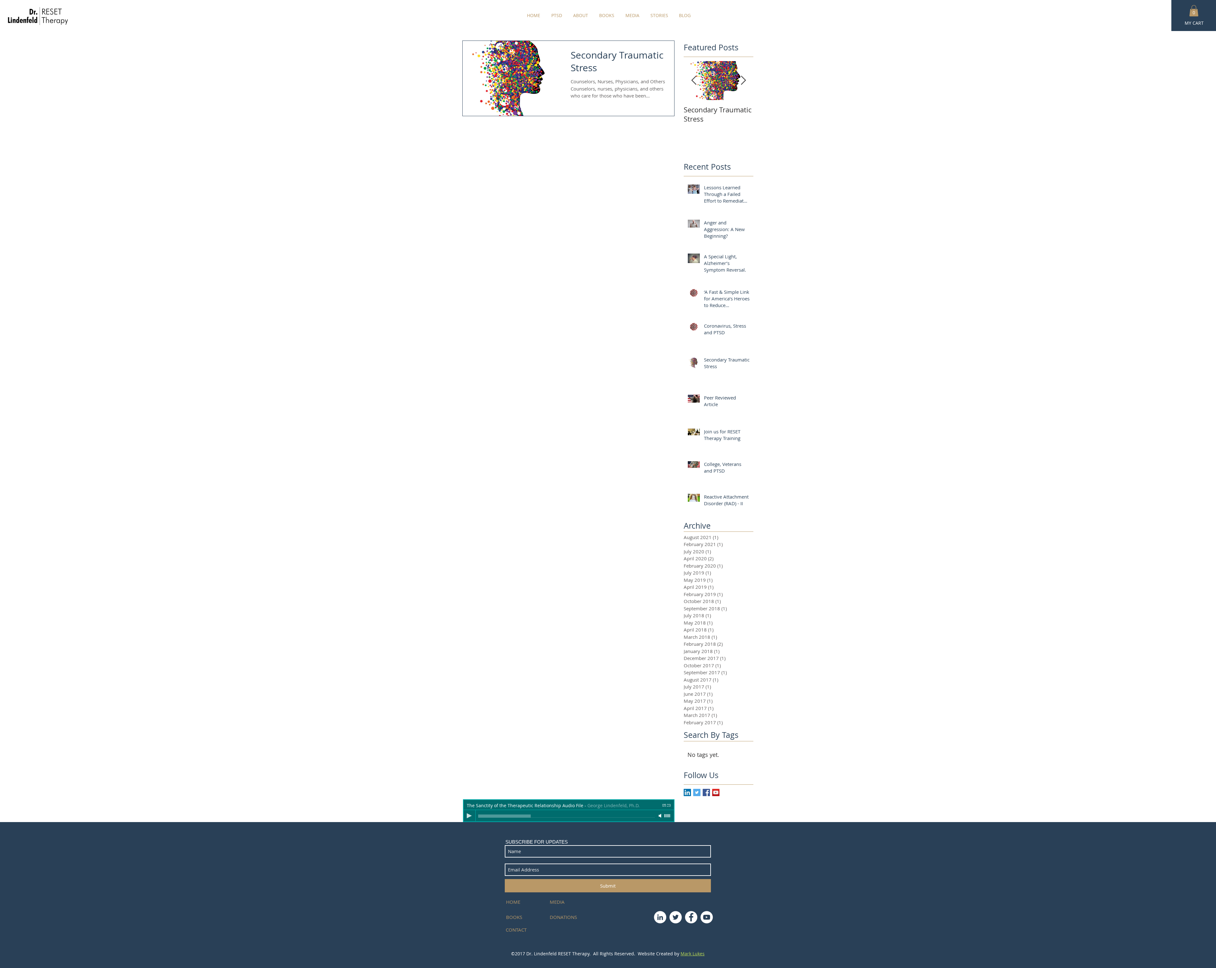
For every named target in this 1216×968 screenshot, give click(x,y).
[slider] (667, 815)
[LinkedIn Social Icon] (687, 792)
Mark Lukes (693, 954)
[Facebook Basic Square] (706, 792)
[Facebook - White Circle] (691, 917)
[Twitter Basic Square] (696, 792)
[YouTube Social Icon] (715, 792)
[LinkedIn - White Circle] (660, 917)
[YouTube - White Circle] (706, 917)
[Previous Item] (694, 80)
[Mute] (660, 816)
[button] (1194, 10)
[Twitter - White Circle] (675, 917)
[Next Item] (743, 80)
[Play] (469, 815)
